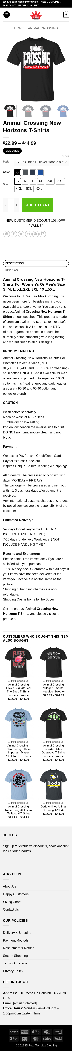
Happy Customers (16, 894)
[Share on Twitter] (21, 234)
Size (5, 184)
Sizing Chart (12, 902)
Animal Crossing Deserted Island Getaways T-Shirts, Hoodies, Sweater (54, 751)
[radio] (18, 173)
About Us (9, 886)
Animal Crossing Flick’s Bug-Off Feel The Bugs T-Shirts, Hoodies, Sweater (18, 690)
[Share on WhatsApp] (6, 234)
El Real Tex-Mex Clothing (41, 1045)
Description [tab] (14, 263)
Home (19, 28)
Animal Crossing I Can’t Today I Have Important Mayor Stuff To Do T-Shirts (18, 751)
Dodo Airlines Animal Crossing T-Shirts (53, 808)
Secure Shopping (15, 955)
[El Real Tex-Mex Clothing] (36, 14)
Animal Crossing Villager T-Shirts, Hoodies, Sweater (53, 688)
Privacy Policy (13, 971)
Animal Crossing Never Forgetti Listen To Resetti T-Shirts (18, 810)
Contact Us (11, 909)
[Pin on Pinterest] (35, 234)
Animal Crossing (43, 28)
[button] (6, 14)
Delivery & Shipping (17, 932)
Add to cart (38, 205)
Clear (65, 156)
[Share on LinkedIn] (42, 234)
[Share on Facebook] (14, 234)
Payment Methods (16, 940)
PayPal (24, 455)
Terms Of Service (15, 963)
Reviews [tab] (11, 270)
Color (6, 172)
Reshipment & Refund (18, 948)
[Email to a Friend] (28, 234)
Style (6, 161)
